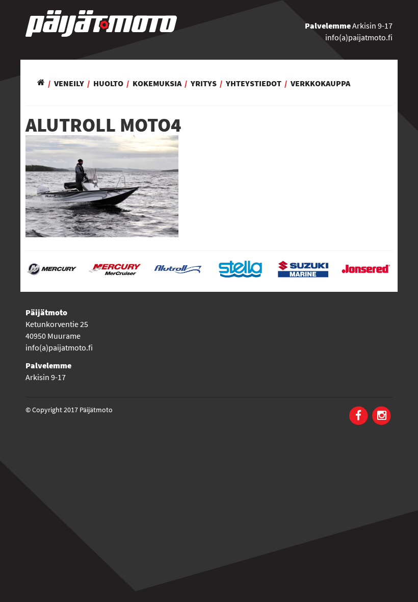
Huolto (108, 83)
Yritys (204, 83)
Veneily (69, 83)
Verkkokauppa (320, 83)
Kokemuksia (157, 83)
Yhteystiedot (253, 83)
